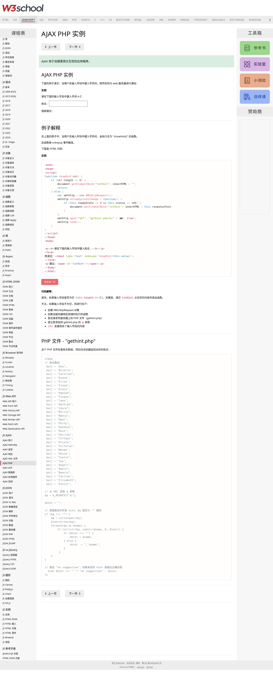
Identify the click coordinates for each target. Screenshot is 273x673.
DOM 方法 (8, 291)
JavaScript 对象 (10, 653)
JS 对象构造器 (9, 180)
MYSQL (138, 19)
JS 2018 (6, 109)
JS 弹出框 (7, 380)
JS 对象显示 (8, 171)
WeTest (149, 667)
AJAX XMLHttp (10, 444)
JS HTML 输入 (9, 623)
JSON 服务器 (9, 529)
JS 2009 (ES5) (9, 91)
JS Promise (8, 270)
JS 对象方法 (8, 167)
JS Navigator (9, 375)
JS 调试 (6, 52)
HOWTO (85, 19)
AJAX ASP (7, 467)
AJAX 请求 (8, 449)
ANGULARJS (218, 19)
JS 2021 (6, 123)
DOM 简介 (8, 286)
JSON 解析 (8, 511)
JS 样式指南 (8, 57)
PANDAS (184, 19)
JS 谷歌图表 (8, 598)
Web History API (11, 410)
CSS (15, 19)
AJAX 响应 (8, 453)
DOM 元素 (8, 300)
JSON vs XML (9, 502)
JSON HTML (9, 538)
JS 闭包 (6, 229)
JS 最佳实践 (8, 61)
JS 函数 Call (8, 215)
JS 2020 (6, 119)
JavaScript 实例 (255, 64)
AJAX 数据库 (9, 472)
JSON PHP (8, 534)
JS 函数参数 (8, 206)
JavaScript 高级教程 (255, 97)
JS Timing (8, 385)
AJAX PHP (7, 463)
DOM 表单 (8, 309)
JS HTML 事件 (9, 632)
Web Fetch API (10, 424)
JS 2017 (6, 105)
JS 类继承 (7, 245)
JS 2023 (6, 132)
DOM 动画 (8, 318)
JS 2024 (6, 137)
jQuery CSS (8, 563)
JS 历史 (6, 146)
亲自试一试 (49, 282)
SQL (41, 19)
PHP (74, 19)
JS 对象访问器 (9, 176)
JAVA (64, 19)
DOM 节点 (8, 336)
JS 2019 (6, 114)
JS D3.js (6, 602)
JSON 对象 (8, 520)
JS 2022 (6, 128)
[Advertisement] (136, 628)
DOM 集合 (8, 341)
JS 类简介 (7, 240)
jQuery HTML (9, 559)
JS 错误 (6, 66)
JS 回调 (6, 261)
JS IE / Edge (9, 142)
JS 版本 (6, 87)
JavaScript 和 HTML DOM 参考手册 (255, 48)
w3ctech (140, 667)
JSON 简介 (8, 492)
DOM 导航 (8, 332)
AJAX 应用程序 (10, 476)
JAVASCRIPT (28, 19)
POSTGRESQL (237, 19)
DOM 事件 (8, 323)
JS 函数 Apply (9, 219)
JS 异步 (6, 265)
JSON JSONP (9, 543)
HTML (5, 19)
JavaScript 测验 (255, 80)
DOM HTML (9, 304)
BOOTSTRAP (123, 19)
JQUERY (150, 19)
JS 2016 (6, 100)
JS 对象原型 (8, 185)
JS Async (7, 275)
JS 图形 (6, 580)
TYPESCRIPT (201, 19)
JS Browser (8, 637)
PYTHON (53, 19)
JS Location (8, 366)
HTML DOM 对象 (11, 658)
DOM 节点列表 (10, 346)
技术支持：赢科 (133, 663)
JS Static (7, 249)
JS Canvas (8, 584)
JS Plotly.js (8, 589)
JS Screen (7, 362)
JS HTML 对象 (9, 628)
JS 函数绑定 (8, 224)
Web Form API (10, 405)
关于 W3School (118, 663)
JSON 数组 (8, 524)
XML (161, 19)
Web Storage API (11, 414)
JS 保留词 (7, 75)
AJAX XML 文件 (10, 458)
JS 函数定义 (8, 201)
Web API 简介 (10, 401)
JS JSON (7, 48)
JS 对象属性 (8, 162)
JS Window (8, 357)
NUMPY (172, 19)
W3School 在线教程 (22, 8)
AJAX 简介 (8, 440)
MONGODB (255, 19)
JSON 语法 (8, 497)
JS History (8, 371)
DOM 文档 (8, 295)
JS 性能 (6, 70)
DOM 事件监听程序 (12, 327)
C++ (102, 19)
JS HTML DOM (10, 619)
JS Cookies (8, 389)
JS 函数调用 (8, 210)
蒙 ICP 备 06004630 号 (151, 663)
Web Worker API (11, 419)
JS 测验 (6, 641)
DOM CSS (8, 314)
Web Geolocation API (14, 428)
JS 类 (5, 38)
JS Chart (7, 593)
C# (110, 19)
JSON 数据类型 (10, 506)
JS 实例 (6, 614)
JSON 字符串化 (10, 515)
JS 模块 (6, 43)
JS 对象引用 (8, 190)
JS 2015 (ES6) (9, 96)
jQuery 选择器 (10, 554)
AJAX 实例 (8, 481)
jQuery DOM (9, 568)
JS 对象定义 (8, 158)
